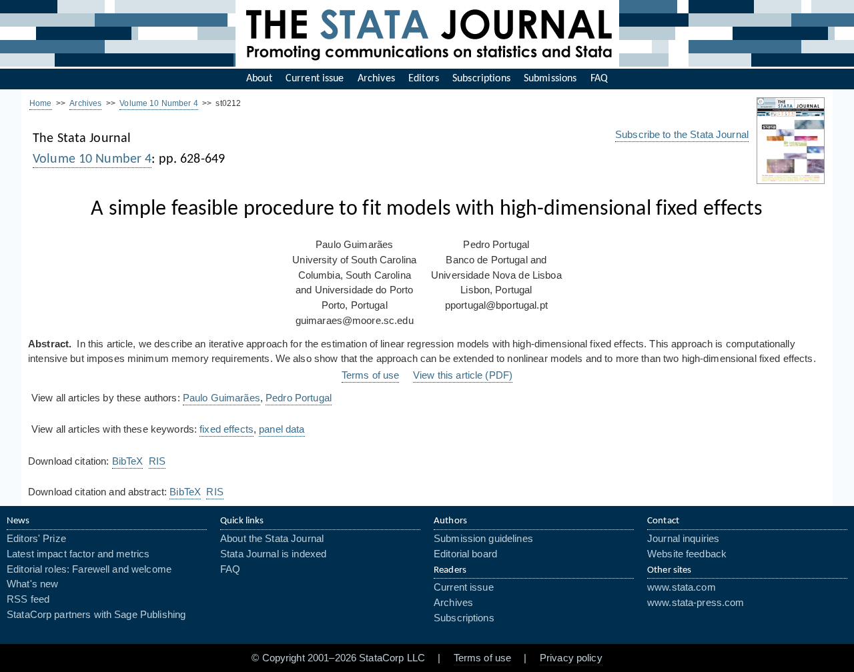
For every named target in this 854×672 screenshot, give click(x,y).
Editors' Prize (36, 538)
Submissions (550, 78)
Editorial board (465, 554)
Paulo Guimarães (221, 398)
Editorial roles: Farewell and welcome (89, 569)
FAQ (599, 78)
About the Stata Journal (272, 538)
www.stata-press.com (696, 602)
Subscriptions (481, 78)
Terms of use (371, 375)
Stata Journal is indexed (273, 554)
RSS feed (28, 599)
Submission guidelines (483, 538)
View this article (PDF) (462, 375)
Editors (423, 78)
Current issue (315, 78)
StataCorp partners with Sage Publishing (96, 614)
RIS (157, 461)
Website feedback (687, 554)
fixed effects (226, 429)
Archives (376, 78)
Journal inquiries (683, 538)
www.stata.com (681, 587)
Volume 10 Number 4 (158, 103)
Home (40, 103)
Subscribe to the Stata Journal (682, 134)
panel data (281, 429)
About (259, 78)
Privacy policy (571, 658)
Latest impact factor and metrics (78, 554)
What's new (32, 584)
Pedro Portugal (299, 398)
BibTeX (127, 461)
